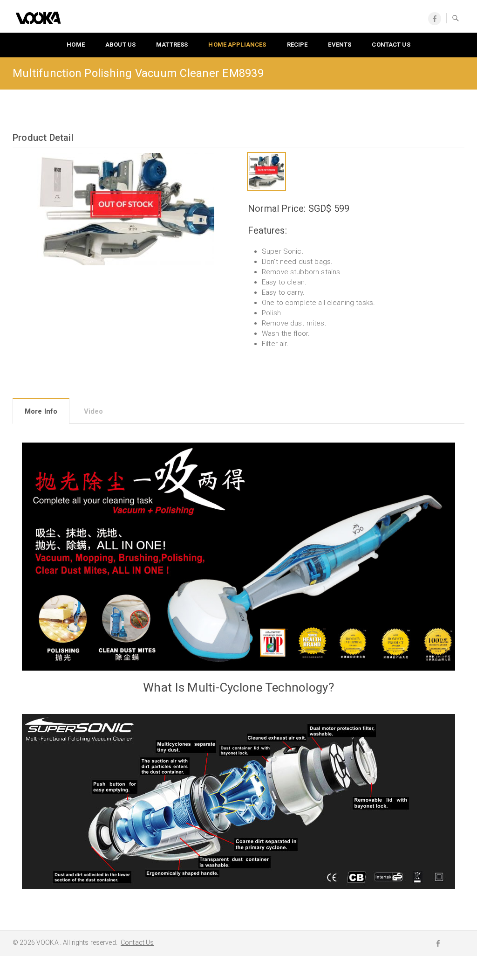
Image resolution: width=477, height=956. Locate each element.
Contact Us (137, 942)
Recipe (297, 44)
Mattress (172, 44)
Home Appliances (237, 44)
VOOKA (48, 942)
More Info (41, 411)
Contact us (391, 44)
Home (76, 44)
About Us (120, 44)
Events (339, 44)
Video (93, 411)
